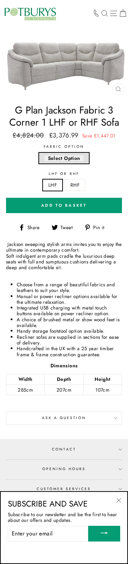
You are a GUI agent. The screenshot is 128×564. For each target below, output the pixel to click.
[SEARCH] (104, 13)
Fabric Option (64, 147)
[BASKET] (122, 13)
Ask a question (64, 418)
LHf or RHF (64, 174)
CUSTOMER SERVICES (64, 489)
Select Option (64, 158)
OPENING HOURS (64, 469)
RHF (75, 184)
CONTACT (64, 449)
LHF (52, 184)
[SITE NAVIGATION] (113, 13)
